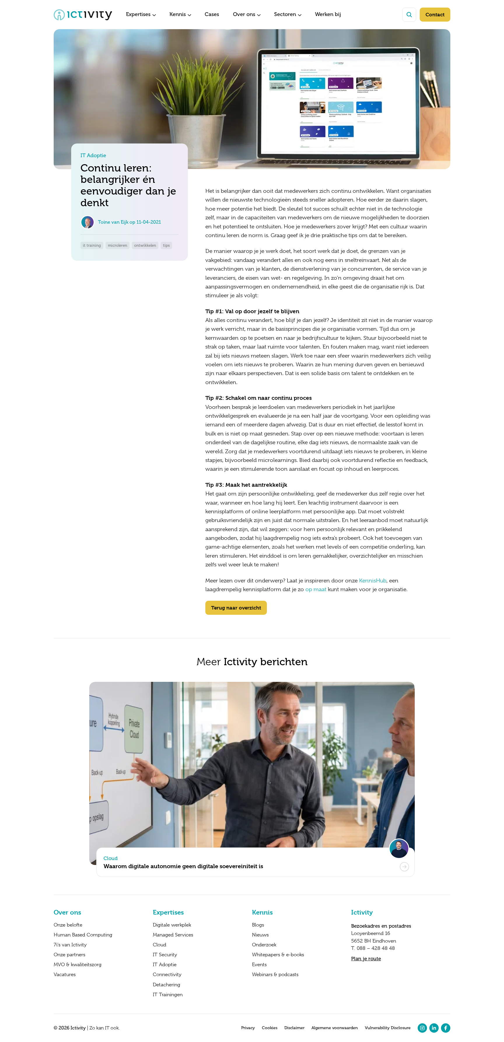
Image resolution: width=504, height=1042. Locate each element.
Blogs (258, 925)
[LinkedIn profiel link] (434, 1028)
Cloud (159, 945)
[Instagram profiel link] (422, 1028)
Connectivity (167, 974)
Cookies (269, 1027)
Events (259, 964)
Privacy (248, 1027)
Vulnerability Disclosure (388, 1027)
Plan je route (366, 959)
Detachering (166, 984)
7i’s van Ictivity (70, 945)
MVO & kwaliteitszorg (78, 964)
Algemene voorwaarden (335, 1027)
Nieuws (260, 935)
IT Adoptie (164, 964)
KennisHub (372, 580)
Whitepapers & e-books (278, 954)
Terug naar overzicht (236, 608)
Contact (435, 14)
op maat (315, 589)
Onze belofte (68, 925)
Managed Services (173, 935)
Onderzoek (264, 945)
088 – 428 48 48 (376, 948)
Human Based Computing (83, 935)
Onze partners (69, 954)
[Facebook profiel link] (445, 1028)
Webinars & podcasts (275, 974)
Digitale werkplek (172, 925)
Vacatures (65, 974)
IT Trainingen (168, 994)
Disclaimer (294, 1027)
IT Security (165, 954)
